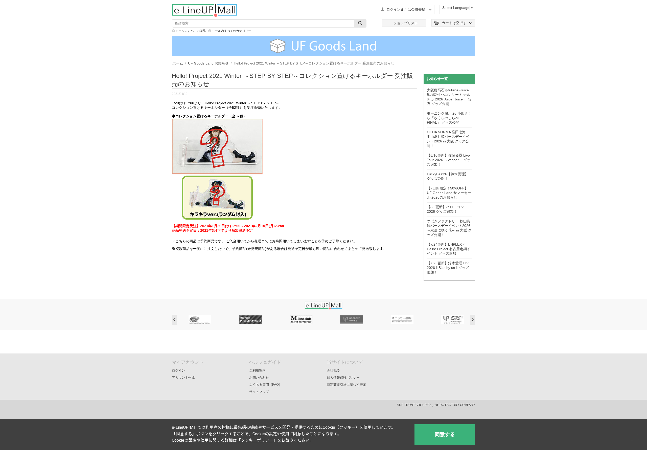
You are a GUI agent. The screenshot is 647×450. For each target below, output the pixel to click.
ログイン (178, 370)
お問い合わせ (259, 377)
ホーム (177, 63)
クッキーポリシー (257, 440)
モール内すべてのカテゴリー (231, 31)
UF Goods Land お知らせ (208, 63)
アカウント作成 (183, 377)
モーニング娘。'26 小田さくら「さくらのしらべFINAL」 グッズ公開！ (449, 117)
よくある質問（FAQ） (265, 385)
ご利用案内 (257, 370)
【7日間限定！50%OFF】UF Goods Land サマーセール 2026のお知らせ (449, 192)
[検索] (360, 23)
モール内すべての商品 (190, 31)
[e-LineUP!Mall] (205, 10)
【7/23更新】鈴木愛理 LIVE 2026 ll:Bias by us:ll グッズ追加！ (449, 267)
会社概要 (333, 370)
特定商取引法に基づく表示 (346, 385)
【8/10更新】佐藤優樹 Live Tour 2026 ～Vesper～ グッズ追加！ (448, 159)
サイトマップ (259, 392)
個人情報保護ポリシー (343, 377)
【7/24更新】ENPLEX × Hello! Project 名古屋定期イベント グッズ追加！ (448, 248)
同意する (445, 435)
